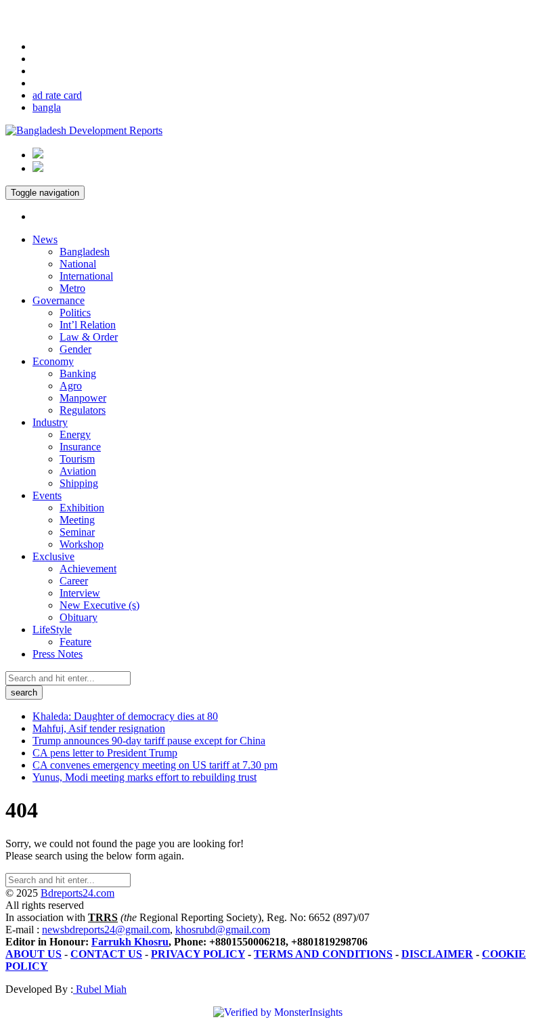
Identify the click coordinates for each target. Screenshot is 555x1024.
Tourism (77, 459)
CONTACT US (106, 954)
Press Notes (57, 654)
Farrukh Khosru (130, 941)
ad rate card (57, 95)
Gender (75, 349)
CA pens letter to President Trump (104, 753)
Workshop (82, 544)
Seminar (77, 532)
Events (47, 495)
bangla (46, 107)
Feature (75, 641)
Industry (50, 422)
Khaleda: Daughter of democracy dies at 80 (125, 716)
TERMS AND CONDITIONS (323, 954)
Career (74, 580)
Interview (80, 593)
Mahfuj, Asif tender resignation (98, 728)
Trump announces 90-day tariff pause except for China (148, 740)
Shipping (79, 483)
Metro (72, 288)
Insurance (80, 446)
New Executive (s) (99, 605)
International (86, 276)
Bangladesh (85, 251)
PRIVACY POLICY (198, 954)
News (45, 239)
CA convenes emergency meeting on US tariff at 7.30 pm (155, 765)
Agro (71, 385)
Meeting (77, 520)
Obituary (78, 617)
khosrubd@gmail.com (222, 929)
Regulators (83, 410)
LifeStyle (52, 629)
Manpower (83, 398)
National (78, 264)
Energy (75, 434)
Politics (75, 312)
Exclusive (53, 556)
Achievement (88, 568)
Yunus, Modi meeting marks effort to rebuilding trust (144, 777)
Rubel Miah (100, 989)
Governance (58, 300)
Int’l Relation (88, 324)
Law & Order (89, 337)
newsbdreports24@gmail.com (106, 929)
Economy (53, 361)
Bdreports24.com (77, 893)
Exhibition (82, 507)
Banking (78, 373)
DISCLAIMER (437, 954)
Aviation (78, 471)
